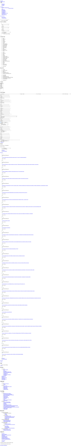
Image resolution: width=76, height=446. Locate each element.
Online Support (5, 400)
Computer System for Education (7, 407)
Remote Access (7, 418)
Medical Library (5, 387)
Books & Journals (11, 8)
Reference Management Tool (7, 420)
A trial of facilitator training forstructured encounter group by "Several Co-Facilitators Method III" (14, 157)
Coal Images (3, 12)
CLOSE (1, 361)
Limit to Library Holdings (4, 20)
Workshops (4, 403)
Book (3, 38)
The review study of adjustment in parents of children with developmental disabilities (12, 354)
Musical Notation (5, 50)
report (3, 63)
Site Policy (3, 4)
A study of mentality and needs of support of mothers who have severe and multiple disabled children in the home (16, 347)
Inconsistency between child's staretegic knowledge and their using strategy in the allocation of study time (15, 178)
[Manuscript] (1, 87)
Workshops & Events (6, 397)
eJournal (4, 42)
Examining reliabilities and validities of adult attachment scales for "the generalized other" (13, 171)
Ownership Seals (4, 11)
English (4, 1)
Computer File (4, 47)
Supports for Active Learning (7, 402)
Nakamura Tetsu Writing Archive (7, 73)
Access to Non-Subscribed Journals (9, 417)
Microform (4, 49)
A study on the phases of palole (6, 220)
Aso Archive (5, 375)
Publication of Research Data (7, 430)
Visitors (4, 384)
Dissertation (3, 9)
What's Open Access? (7, 423)
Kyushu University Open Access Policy (10, 424)
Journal (4, 40)
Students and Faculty (6, 383)
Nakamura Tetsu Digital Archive (7, 372)
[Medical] (1, 85)
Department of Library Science (6, 438)
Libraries (8, 7)
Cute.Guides (3, 379)
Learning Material (5, 44)
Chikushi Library (5, 388)
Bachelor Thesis (5, 45)
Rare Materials (4, 10)
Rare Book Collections (6, 72)
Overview (3, 433)
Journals (6, 414)
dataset (4, 54)
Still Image (4, 53)
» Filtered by (1, 142)
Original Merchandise (4, 436)
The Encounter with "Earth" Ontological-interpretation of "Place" (10, 248)
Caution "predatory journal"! (7, 421)
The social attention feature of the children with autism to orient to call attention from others (13, 255)
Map (3, 48)
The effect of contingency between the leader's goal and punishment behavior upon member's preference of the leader (16, 241)
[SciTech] (1, 84)
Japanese (2, 122)
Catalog (4, 69)
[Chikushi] (1, 86)
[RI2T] (1, 88)
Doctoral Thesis (5, 46)
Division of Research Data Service (6, 439)
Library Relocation (4, 434)
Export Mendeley (5, 151)
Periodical (4, 41)
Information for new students (7, 393)
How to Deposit (7, 426)
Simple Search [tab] (4, 17)
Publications (3, 378)
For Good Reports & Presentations (7, 394)
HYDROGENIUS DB (5, 13)
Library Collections (4, 14)
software (4, 55)
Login (1, 2)
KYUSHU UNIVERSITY (3, 445)
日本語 (1, 1)
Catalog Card (4, 80)
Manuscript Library (5, 389)
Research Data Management (7, 429)
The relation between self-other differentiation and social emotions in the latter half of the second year (14, 192)
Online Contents (5, 408)
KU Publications (7, 427)
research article (5, 60)
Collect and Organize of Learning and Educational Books (10, 405)
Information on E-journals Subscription (10, 416)
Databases (3, 376)
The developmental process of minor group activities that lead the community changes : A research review (15, 199)
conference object (5, 56)
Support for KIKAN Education (7, 404)
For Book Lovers (5, 396)
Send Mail (3, 150)
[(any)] (1, 83)
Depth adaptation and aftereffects (6, 227)
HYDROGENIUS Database (7, 374)
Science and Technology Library (7, 386)
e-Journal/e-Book (5, 70)
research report (5, 64)
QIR (4, 370)
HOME (3, 7)
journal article (4, 59)
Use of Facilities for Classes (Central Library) (9, 406)
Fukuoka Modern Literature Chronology (8, 77)
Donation (3, 5)
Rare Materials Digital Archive (7, 371)
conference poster (5, 58)
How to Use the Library (6, 395)
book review (4, 66)
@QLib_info (3, 440)
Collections (5, 7)
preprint (4, 62)
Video (3, 52)
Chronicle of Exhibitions (5, 437)
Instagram (3, 441)
